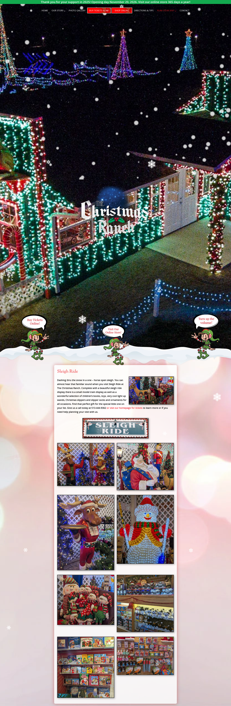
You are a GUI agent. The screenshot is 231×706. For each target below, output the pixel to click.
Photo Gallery (77, 10)
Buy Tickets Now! (99, 10)
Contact (184, 10)
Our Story (57, 10)
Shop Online (122, 10)
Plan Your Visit (165, 10)
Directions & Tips (144, 10)
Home (45, 10)
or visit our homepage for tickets (124, 407)
